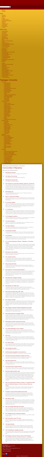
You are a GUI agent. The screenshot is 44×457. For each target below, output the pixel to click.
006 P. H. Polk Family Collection (12, 196)
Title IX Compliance (5, 74)
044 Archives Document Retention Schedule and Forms (17, 355)
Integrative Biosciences (6, 57)
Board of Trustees (5, 38)
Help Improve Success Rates (9, 153)
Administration (4, 32)
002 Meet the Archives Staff (11, 180)
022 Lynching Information (11, 263)
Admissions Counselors (8, 124)
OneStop (3, 18)
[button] (4, 172)
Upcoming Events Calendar (6, 20)
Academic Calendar (5, 19)
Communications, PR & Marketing (8, 44)
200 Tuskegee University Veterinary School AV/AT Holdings (18, 436)
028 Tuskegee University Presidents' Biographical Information (19, 307)
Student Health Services (6, 72)
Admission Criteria (7, 126)
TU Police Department (6, 77)
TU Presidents (6, 100)
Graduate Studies (5, 53)
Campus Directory (5, 23)
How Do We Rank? (7, 87)
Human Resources (5, 55)
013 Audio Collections (10, 221)
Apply (3, 0)
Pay (2, 3)
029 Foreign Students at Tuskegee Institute (15, 313)
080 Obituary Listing (10, 398)
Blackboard (4, 16)
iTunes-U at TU (4, 58)
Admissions (4, 33)
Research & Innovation (6, 135)
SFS (5, 148)
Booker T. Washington (8, 161)
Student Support (7, 116)
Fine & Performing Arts (8, 96)
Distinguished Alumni (7, 163)
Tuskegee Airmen (7, 162)
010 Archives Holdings (10, 202)
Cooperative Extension (6, 46)
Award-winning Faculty (8, 140)
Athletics (3, 10)
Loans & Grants (7, 132)
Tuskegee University (8, 79)
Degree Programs (7, 107)
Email (3, 17)
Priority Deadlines (7, 128)
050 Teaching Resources (11, 360)
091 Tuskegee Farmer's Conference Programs (15, 413)
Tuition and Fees (5, 76)
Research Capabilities (8, 138)
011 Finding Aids (9, 209)
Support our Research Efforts (9, 152)
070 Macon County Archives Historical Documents (16, 391)
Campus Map (4, 24)
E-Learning (4, 48)
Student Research (7, 142)
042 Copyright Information (11, 348)
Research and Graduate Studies (7, 64)
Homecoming (6, 99)
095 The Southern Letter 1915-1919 (13, 418)
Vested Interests (7, 139)
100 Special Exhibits (10, 424)
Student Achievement (5, 67)
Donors (5, 93)
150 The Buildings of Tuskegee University (14, 430)
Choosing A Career (7, 85)
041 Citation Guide (10, 342)
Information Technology (6, 56)
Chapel (3, 41)
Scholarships (4, 65)
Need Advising (6, 105)
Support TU (4, 149)
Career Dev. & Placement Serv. (7, 40)
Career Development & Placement (10, 119)
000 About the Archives (11, 172)
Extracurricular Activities (8, 95)
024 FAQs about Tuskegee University (13, 277)
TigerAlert (3, 27)
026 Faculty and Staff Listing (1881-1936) (14, 291)
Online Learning (7, 86)
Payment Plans (6, 131)
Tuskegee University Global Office (10, 94)
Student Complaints (5, 69)
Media (3, 9)
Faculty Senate (4, 49)
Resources (4, 11)
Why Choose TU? (7, 84)
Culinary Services (5, 47)
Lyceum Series (6, 97)
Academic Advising (7, 127)
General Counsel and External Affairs (8, 52)
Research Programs (7, 146)
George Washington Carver (9, 159)
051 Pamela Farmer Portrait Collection (14, 366)
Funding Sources (7, 141)
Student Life (4, 134)
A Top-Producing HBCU (8, 156)
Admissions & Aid (5, 120)
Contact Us (4, 451)
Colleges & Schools (5, 43)
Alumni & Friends (5, 35)
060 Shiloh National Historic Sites (13, 371)
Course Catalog (4, 26)
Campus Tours (6, 92)
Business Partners (7, 89)
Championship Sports (8, 158)
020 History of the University (12, 252)
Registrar (3, 63)
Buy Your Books (7, 125)
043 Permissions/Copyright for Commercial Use (16, 352)
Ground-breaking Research (9, 137)
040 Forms (8, 335)
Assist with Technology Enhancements (10, 151)
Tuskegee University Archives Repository (12, 165)
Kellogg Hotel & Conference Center (8, 59)
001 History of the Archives (11, 176)
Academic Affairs (5, 31)
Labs (5, 145)
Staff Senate (4, 66)
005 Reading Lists (9, 191)
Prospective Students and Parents (10, 88)
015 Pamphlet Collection (11, 230)
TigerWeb (3, 8)
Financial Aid (4, 51)
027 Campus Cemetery (10, 299)
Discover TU (4, 81)
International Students (8, 90)
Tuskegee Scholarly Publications (7, 75)
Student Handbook (5, 71)
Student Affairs (4, 68)
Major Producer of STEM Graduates (10, 154)
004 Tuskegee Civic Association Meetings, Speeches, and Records (20, 183)
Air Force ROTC (5, 34)
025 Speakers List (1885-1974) (12, 285)
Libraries (3, 22)
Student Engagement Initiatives (7, 70)
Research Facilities (7, 147)
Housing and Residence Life (7, 54)
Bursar (3, 39)
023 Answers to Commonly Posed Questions (15, 269)
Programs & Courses (5, 101)
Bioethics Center (5, 37)
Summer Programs (7, 136)
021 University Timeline (11, 256)
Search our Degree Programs (9, 104)
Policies (3, 61)
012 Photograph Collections (11, 216)
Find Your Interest (7, 103)
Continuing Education (5, 45)
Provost (5, 102)
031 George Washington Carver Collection (15, 328)
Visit (3, 2)
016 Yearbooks (9, 235)
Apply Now (6, 122)
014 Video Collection (10, 225)
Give (3, 1)
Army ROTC (4, 36)
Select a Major (6, 123)
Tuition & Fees (6, 130)
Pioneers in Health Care (8, 155)
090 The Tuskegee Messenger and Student (15, 406)
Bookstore (4, 21)
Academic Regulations (8, 108)
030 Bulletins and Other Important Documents (15, 321)
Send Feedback (8, 451)
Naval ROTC (4, 60)
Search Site (2, 5)
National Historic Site (7, 157)
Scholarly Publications (8, 143)
